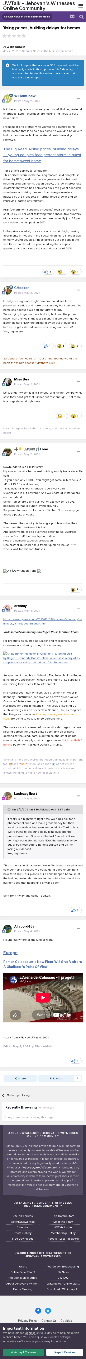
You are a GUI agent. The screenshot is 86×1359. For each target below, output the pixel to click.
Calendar (23, 1227)
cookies (30, 1332)
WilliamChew (16, 46)
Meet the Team (63, 1221)
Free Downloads (22, 1238)
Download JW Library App (63, 1289)
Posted (27, 101)
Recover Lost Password (63, 1238)
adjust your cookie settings (52, 1337)
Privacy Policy (28, 1320)
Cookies (66, 1320)
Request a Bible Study (23, 1277)
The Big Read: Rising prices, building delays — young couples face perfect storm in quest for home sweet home (42, 155)
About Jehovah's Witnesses (22, 1283)
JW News (63, 1272)
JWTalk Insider (63, 1227)
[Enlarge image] (5, 570)
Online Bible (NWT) (22, 1272)
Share (21, 1078)
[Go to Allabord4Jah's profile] (7, 929)
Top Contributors (63, 1216)
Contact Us (49, 1320)
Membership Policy (63, 1233)
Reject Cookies (65, 1352)
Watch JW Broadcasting (63, 1266)
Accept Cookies (24, 1352)
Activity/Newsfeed (23, 1221)
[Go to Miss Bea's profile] (7, 382)
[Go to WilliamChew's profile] (7, 98)
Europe (10, 952)
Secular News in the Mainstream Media (47, 51)
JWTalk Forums (23, 1216)
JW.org (22, 1266)
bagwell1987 (54, 809)
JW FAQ (63, 1277)
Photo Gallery (23, 1233)
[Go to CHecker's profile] (7, 290)
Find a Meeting (22, 1289)
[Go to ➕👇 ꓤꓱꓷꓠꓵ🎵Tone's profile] (7, 452)
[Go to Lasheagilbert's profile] (7, 796)
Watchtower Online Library (63, 1283)
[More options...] (78, 98)
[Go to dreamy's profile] (7, 608)
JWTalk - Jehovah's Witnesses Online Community (39, 5)
